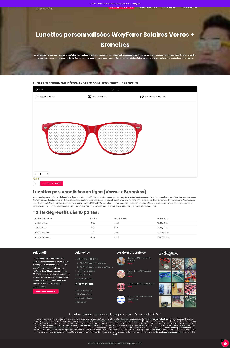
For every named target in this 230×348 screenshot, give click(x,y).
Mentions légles (122, 343)
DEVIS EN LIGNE (169, 7)
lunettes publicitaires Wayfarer (95, 321)
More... (130, 263)
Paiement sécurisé (84, 290)
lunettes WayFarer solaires (60, 327)
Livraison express (84, 294)
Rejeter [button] (137, 3)
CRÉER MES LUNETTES (120, 7)
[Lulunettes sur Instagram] (178, 282)
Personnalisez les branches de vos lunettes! (140, 297)
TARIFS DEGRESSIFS (148, 7)
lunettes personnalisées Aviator (126, 321)
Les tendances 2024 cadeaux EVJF (139, 272)
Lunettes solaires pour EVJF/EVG (141, 284)
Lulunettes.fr (124, 319)
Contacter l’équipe (84, 298)
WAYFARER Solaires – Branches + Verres (96, 267)
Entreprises (82, 302)
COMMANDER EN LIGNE (46, 291)
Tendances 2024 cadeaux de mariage (139, 259)
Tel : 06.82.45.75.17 (189, 7)
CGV (132, 343)
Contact (138, 343)
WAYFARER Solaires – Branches (93, 263)
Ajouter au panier (51, 183)
